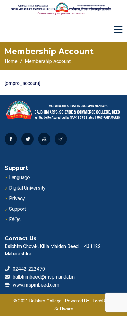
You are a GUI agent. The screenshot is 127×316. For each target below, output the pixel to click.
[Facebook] (11, 139)
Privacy (17, 198)
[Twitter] (27, 139)
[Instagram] (61, 139)
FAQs (15, 219)
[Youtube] (44, 139)
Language (19, 177)
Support (17, 209)
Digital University (27, 188)
